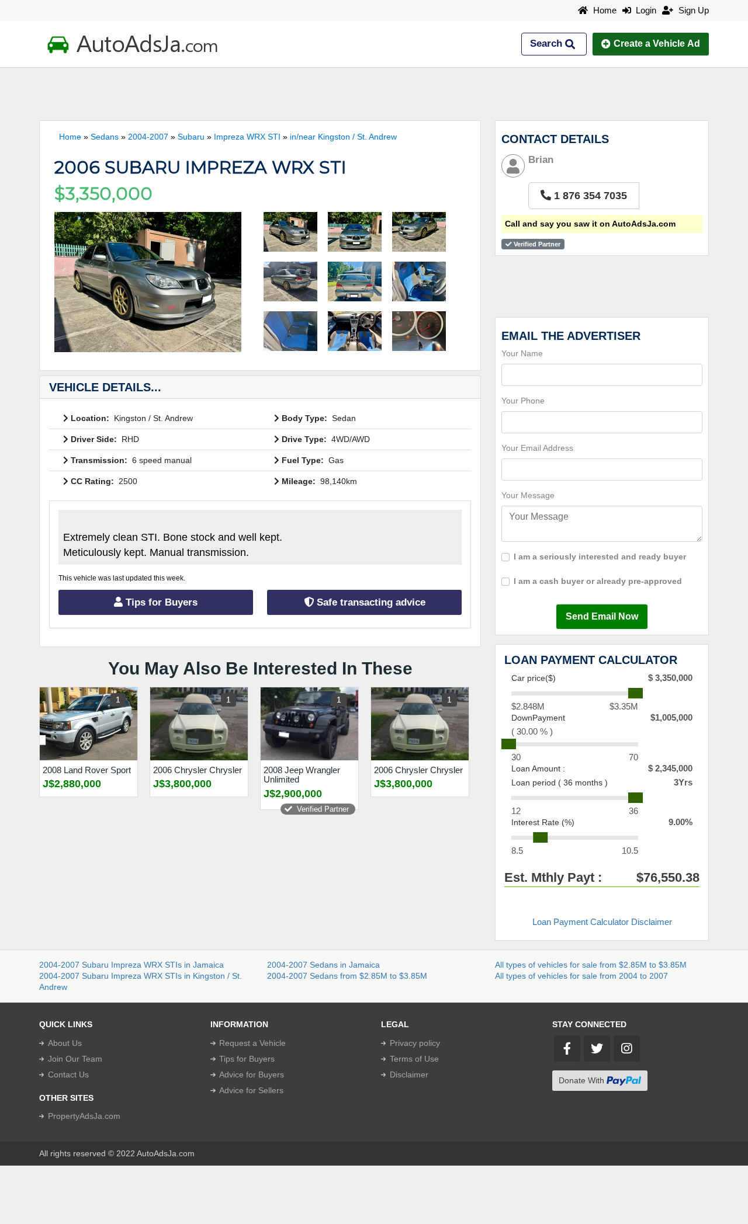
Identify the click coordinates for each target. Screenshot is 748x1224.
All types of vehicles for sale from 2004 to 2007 (581, 975)
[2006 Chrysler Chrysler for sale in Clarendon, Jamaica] (199, 723)
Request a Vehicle (252, 1043)
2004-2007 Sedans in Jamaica (323, 964)
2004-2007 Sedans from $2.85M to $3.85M (347, 975)
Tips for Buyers (160, 602)
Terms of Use (414, 1058)
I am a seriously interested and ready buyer (600, 556)
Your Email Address (537, 448)
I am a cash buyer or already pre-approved (598, 581)
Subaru (191, 136)
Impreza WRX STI (247, 136)
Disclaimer (409, 1074)
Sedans (105, 136)
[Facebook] (567, 1048)
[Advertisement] (374, 94)
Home (604, 10)
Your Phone (523, 400)
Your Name (522, 353)
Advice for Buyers (251, 1074)
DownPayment (538, 717)
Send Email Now (602, 616)
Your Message (528, 495)
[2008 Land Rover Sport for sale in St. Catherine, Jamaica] (88, 723)
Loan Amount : (538, 768)
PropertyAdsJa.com (84, 1116)
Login (643, 10)
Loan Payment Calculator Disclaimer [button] (602, 922)
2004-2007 (148, 136)
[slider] (635, 693)
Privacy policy (415, 1043)
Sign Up (692, 10)
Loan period (559, 782)
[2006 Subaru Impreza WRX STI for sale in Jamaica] (147, 282)
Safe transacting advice (369, 602)
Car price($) (533, 678)
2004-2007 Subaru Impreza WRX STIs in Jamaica (131, 964)
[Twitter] (597, 1048)
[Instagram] (627, 1048)
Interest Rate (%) (542, 822)
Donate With (583, 1080)
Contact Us (68, 1074)
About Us (65, 1043)
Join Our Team (75, 1058)
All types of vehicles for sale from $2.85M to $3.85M (591, 964)
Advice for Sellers (251, 1090)
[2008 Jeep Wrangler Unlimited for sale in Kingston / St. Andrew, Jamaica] (309, 723)
